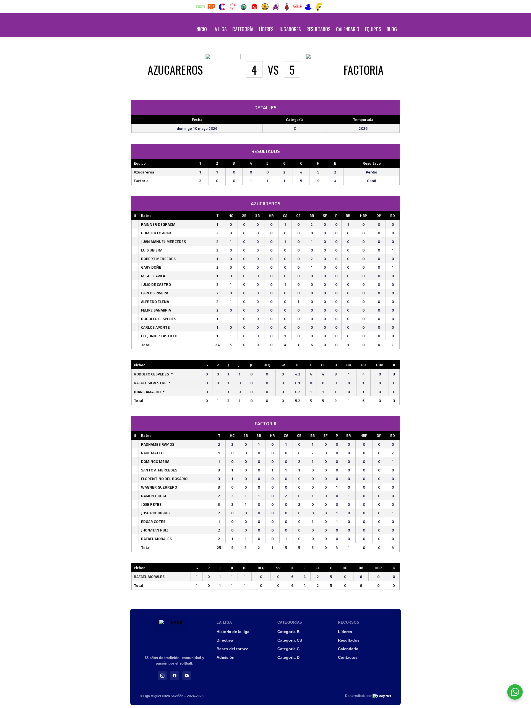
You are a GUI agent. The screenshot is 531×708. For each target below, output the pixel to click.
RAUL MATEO (152, 453)
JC (251, 365)
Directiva (225, 640)
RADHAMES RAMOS (157, 444)
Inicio (201, 29)
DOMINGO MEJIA (155, 461)
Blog (392, 29)
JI (239, 365)
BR (348, 215)
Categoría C (288, 649)
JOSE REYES (151, 504)
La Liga (219, 29)
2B (244, 215)
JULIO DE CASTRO (156, 284)
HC (230, 215)
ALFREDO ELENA (155, 301)
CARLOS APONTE (155, 327)
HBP (363, 215)
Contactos (348, 657)
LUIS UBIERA (151, 250)
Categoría (242, 29)
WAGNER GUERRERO (159, 487)
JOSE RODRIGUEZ (156, 513)
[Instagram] (162, 675)
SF (325, 215)
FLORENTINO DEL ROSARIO (164, 478)
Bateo (146, 215)
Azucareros (144, 172)
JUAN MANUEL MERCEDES (163, 241)
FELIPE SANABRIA (156, 310)
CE (298, 215)
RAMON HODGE (154, 496)
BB (311, 215)
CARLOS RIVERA (154, 293)
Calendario (347, 29)
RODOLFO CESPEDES (158, 318)
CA (285, 215)
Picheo (139, 365)
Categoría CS (289, 640)
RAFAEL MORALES (156, 538)
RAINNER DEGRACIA (158, 224)
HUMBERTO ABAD (156, 233)
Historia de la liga (233, 631)
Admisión (226, 657)
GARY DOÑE (151, 267)
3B (257, 215)
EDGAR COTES (153, 521)
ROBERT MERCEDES (158, 258)
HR (271, 215)
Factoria (141, 180)
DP (378, 215)
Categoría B (288, 631)
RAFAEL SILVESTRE (150, 383)
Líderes (266, 29)
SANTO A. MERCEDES (159, 470)
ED (392, 215)
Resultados (318, 29)
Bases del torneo (233, 649)
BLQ (267, 365)
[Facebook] (174, 675)
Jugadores (290, 29)
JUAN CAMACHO (147, 392)
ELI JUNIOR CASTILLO (159, 336)
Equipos (373, 29)
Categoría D (288, 657)
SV (282, 365)
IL (297, 365)
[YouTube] (186, 675)
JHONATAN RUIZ (154, 530)
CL (323, 365)
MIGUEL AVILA (153, 276)
